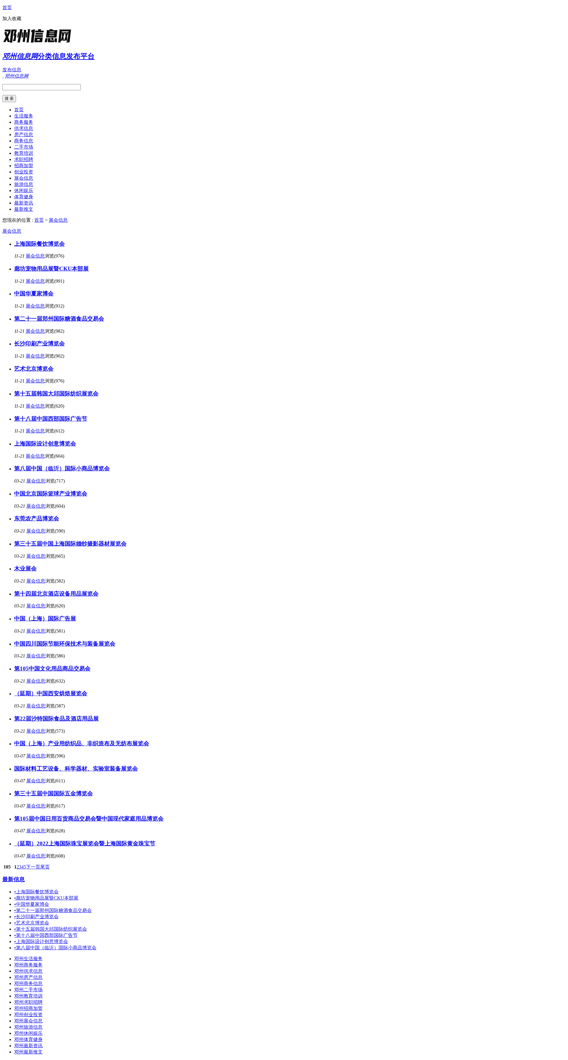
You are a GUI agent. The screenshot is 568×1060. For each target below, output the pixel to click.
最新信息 (13, 879)
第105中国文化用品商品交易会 (52, 668)
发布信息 (11, 69)
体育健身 (23, 196)
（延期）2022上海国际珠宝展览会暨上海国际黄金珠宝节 (84, 843)
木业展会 (25, 568)
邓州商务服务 (28, 964)
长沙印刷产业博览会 (39, 343)
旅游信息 (23, 184)
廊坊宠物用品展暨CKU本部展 (51, 269)
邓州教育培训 (28, 995)
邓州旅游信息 (28, 1027)
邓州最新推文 (28, 1051)
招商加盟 (23, 165)
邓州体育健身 (28, 1039)
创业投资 (23, 171)
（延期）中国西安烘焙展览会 (50, 693)
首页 (7, 7)
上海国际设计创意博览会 (45, 443)
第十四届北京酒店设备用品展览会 (56, 594)
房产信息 (23, 134)
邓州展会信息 (28, 1020)
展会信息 (23, 178)
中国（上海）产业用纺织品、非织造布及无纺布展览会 (81, 743)
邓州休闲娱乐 (28, 1033)
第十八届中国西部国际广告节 (50, 419)
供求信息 (23, 128)
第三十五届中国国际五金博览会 (53, 793)
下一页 (33, 866)
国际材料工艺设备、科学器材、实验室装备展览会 (76, 768)
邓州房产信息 (28, 977)
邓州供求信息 (28, 971)
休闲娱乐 (23, 190)
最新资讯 (23, 202)
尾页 (45, 866)
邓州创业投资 (28, 1014)
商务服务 (23, 122)
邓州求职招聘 (28, 1002)
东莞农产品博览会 (36, 518)
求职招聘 (23, 159)
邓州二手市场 (28, 989)
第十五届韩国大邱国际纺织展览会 (56, 393)
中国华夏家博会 (34, 293)
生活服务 (23, 115)
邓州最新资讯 (28, 1045)
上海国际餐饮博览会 (39, 244)
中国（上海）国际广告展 (45, 618)
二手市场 (23, 146)
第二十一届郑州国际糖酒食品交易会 (59, 319)
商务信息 (23, 140)
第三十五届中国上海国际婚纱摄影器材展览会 (70, 544)
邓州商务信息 (28, 983)
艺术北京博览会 (34, 369)
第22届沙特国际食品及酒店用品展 (56, 718)
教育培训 (23, 153)
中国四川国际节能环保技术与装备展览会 (64, 644)
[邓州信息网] (39, 42)
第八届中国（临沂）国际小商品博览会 (62, 468)
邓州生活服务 (28, 958)
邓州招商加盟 (28, 1008)
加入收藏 (11, 18)
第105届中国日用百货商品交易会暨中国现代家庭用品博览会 (89, 818)
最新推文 (23, 209)
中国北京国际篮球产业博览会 (50, 493)
